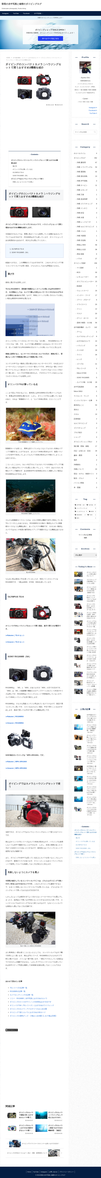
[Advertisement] (35, 127)
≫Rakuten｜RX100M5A (15, 716)
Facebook (92, 110)
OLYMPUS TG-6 (18, 172)
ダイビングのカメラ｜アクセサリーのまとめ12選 (28, 1009)
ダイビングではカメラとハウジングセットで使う (27, 179)
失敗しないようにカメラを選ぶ (23, 182)
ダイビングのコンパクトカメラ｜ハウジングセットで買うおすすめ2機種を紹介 (85, 832)
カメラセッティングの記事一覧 (21, 995)
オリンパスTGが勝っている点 (22, 169)
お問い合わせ (53, 1172)
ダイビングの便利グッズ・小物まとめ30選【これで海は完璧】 (33, 1016)
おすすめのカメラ (12, 1030)
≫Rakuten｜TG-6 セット (15, 635)
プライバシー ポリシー (66, 1172)
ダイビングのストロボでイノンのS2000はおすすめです (30, 1002)
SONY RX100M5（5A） (21, 175)
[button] (95, 132)
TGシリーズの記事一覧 (18, 988)
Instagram (92, 107)
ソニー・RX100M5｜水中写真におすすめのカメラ (28, 998)
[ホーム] (8, 57)
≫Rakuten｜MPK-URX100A (16, 762)
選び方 (15, 166)
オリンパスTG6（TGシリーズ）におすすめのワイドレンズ (32, 1005)
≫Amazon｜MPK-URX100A (16, 768)
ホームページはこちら (50, 38)
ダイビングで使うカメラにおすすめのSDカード (28, 1012)
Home (29, 1172)
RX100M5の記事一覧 (17, 991)
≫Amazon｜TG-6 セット (15, 642)
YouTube (92, 113)
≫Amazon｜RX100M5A (15, 723)
